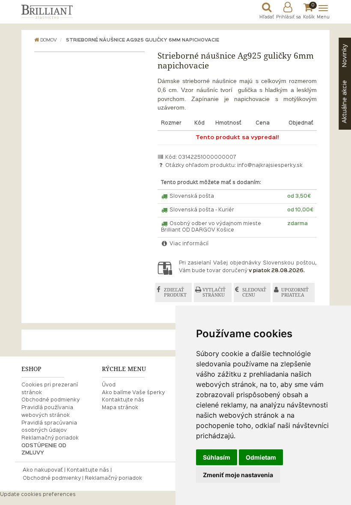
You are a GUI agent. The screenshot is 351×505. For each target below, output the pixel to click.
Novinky (344, 55)
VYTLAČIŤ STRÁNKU (214, 292)
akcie (344, 101)
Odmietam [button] (261, 457)
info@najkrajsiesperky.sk (270, 165)
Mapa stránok (120, 408)
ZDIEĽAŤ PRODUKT (175, 292)
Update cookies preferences (38, 495)
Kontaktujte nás (123, 400)
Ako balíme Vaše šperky (133, 393)
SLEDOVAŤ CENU (254, 292)
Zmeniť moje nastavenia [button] (238, 474)
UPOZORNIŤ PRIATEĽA (295, 292)
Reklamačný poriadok (50, 438)
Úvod (109, 385)
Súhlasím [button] (216, 457)
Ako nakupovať (43, 470)
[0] (308, 9)
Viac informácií (188, 244)
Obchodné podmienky (50, 400)
